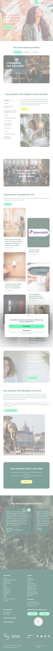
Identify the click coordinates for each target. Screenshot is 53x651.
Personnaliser (26, 330)
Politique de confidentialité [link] (26, 333)
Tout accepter (26, 326)
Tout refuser (29, 315)
